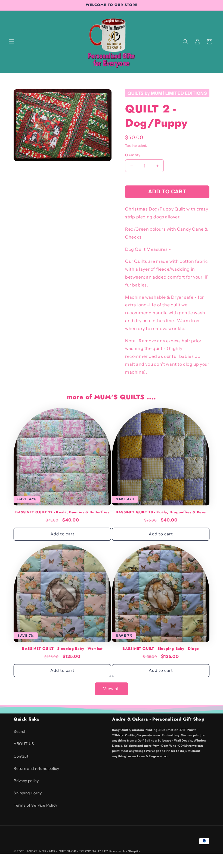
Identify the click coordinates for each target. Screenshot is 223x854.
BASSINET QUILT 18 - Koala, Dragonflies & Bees (161, 512)
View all (111, 688)
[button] (11, 42)
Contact (21, 756)
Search (20, 731)
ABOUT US (24, 743)
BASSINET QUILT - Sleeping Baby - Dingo (160, 648)
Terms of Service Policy (35, 805)
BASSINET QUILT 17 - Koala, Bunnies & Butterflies (62, 512)
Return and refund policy (36, 768)
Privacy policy (26, 780)
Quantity (132, 155)
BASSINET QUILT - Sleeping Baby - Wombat (62, 648)
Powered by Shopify (124, 851)
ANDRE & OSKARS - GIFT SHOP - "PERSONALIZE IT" (68, 851)
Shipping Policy (28, 793)
